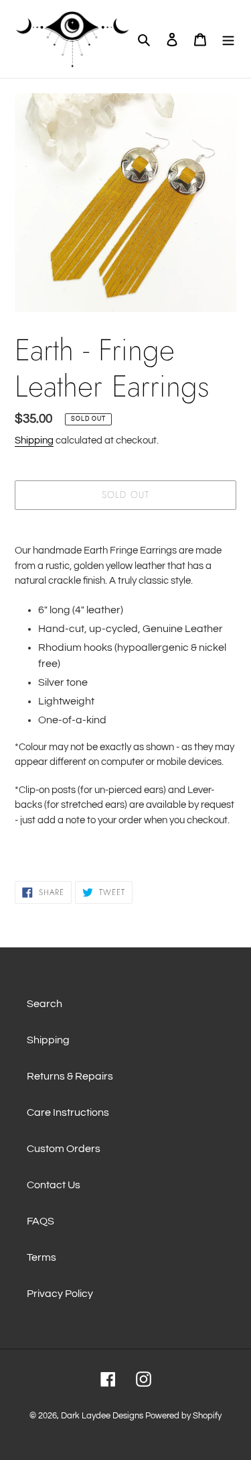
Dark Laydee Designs (102, 1415)
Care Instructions (68, 1112)
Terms (41, 1257)
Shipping (34, 440)
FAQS (40, 1221)
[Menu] (228, 39)
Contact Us (53, 1185)
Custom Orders (63, 1148)
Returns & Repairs (70, 1076)
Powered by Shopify (183, 1415)
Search (44, 1003)
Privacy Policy (60, 1293)
